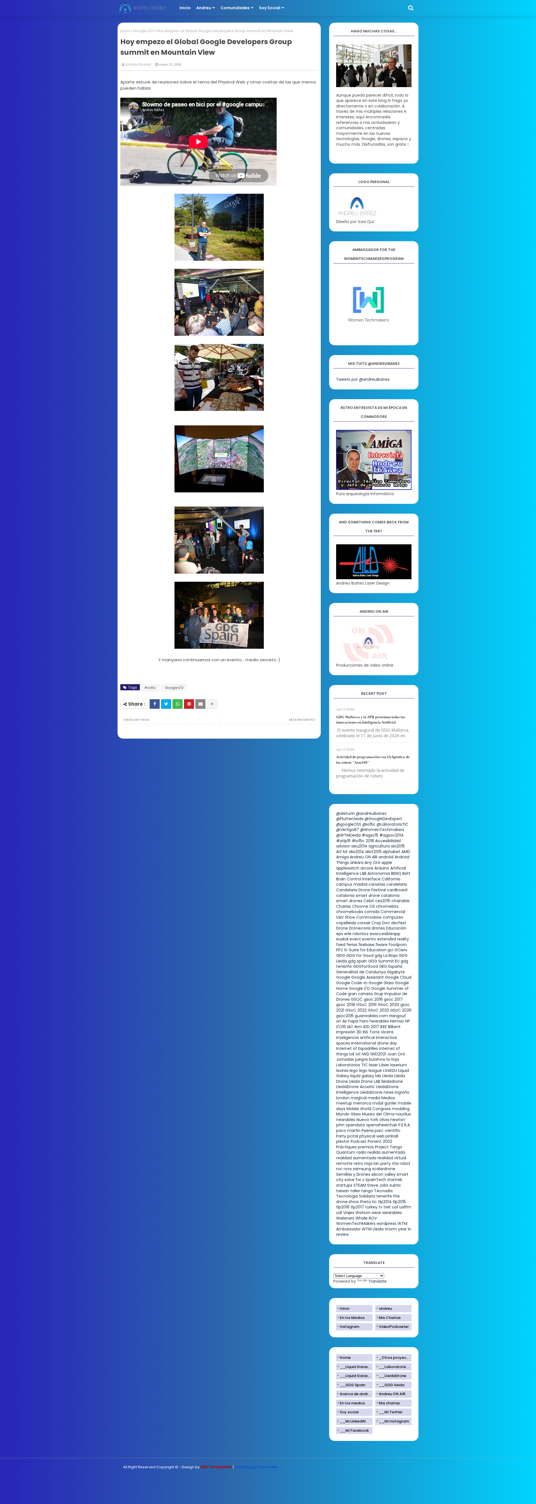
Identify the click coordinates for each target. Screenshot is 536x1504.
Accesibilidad (388, 841)
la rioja (392, 1059)
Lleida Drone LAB (364, 1081)
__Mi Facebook (354, 1430)
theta (365, 1201)
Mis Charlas (390, 1317)
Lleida (387, 1076)
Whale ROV (366, 1218)
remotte (344, 1163)
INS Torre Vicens (378, 1032)
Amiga (342, 857)
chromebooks (349, 911)
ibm (358, 1026)
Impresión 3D (349, 1032)
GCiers (400, 950)
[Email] (200, 704)
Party (341, 1136)
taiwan (342, 1191)
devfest (398, 923)
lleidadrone (392, 1081)
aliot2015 (373, 851)
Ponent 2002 (380, 1141)
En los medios (352, 1403)
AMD (405, 851)
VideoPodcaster (394, 1326)
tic (374, 1201)
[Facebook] (155, 704)
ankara (356, 862)
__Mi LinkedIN (353, 1421)
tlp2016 (343, 1207)
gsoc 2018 (345, 1004)
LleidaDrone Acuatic (355, 1086)
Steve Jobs (377, 1185)
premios (366, 1147)
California (391, 879)
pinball (392, 1136)
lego (354, 1070)
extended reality (393, 939)
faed (340, 944)
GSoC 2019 (366, 1004)
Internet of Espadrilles (357, 1048)
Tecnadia (383, 1191)
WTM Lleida (373, 1229)
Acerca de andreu (356, 1394)
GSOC (357, 999)
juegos (361, 1059)
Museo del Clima (378, 1114)
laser (373, 1065)
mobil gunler (384, 1103)
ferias (351, 944)
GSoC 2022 (356, 1010)
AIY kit (342, 851)
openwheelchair (381, 1125)
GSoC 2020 (388, 1004)
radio (361, 1152)
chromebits (387, 906)
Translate (377, 1281)
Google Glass (381, 983)
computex (393, 917)
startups (344, 1185)
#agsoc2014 (391, 835)
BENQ (396, 873)
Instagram (349, 1326)
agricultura (379, 846)
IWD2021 (378, 1054)
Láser (384, 1065)
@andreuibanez (371, 813)
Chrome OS (363, 906)
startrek (394, 1179)
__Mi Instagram (394, 1421)
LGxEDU (390, 1070)
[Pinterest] (189, 704)
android (386, 857)
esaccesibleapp (385, 934)
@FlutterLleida (349, 819)
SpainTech (375, 1179)
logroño (402, 1092)
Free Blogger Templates (256, 1467)
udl (339, 1212)
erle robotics (356, 934)
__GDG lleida (391, 1385)
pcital (352, 1136)
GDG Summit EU (383, 961)
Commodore (369, 917)
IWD (365, 1054)
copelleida (346, 923)
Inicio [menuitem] (185, 8)
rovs (348, 1169)
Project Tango (388, 1147)
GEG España (390, 966)
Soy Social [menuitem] (269, 8)
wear (376, 1212)
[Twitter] (166, 704)
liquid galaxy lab (365, 1076)
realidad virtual (391, 1158)
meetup (344, 1103)
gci (390, 950)
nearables (345, 1119)
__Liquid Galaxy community (356, 1375)
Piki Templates (216, 1467)
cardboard (397, 890)
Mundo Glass (348, 1114)
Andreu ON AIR (363, 857)
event (355, 939)
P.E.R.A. (404, 1125)
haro (364, 1021)
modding (401, 1109)
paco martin (348, 1130)
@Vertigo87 (347, 829)
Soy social (349, 1412)
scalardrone (383, 1169)
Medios (388, 1098)
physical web (371, 1136)
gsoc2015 (345, 1016)
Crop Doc (381, 923)
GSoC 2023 (378, 1010)
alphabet (391, 851)
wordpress (386, 1223)
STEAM (359, 1185)
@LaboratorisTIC (392, 824)
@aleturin (345, 813)
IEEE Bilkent (390, 1026)
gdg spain (357, 961)
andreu (385, 1308)
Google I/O (143, 30)
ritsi (395, 1163)
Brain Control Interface (358, 879)
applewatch (347, 868)
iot (358, 1054)
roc (339, 1169)
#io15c (150, 687)
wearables (392, 1212)
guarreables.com (371, 1016)
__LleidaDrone (392, 1375)
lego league (370, 1070)
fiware (381, 944)
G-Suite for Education (365, 950)
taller (355, 1191)
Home (345, 1357)
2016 (370, 841)
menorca (362, 1103)
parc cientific (388, 1130)
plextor (343, 1141)
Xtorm (391, 1229)
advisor (343, 846)
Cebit (368, 901)
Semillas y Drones (353, 1174)
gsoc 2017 (393, 999)
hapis (353, 1021)
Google (343, 977)
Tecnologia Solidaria (355, 1196)
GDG (340, 955)
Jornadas (345, 1059)
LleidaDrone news (377, 1092)
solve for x (354, 1179)
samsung (362, 1169)
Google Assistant (367, 977)
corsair (363, 923)
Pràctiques (346, 1147)
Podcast (359, 1141)
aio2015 (398, 846)
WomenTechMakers (355, 1223)
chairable (400, 901)
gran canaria (360, 994)
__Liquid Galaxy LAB (356, 1366)
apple (386, 862)
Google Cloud (398, 977)
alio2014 (356, 851)
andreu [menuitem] (203, 8)
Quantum (345, 1152)
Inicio (125, 30)
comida (371, 911)
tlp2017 (357, 1207)
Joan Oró (396, 1054)
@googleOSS (348, 824)
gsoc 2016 (373, 999)
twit (387, 1207)
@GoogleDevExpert (383, 819)
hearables (379, 1021)
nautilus (403, 1114)
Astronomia (378, 873)
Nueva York (367, 1119)
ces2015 (382, 901)
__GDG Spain (352, 1385)
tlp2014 (385, 1201)
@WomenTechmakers (382, 829)
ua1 (395, 1207)
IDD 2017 (371, 1026)
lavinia (342, 1070)
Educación (396, 928)
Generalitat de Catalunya (361, 972)
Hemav (397, 1021)
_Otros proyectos (395, 1357)
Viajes (348, 1212)
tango (367, 1191)
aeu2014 (359, 846)
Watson (362, 1212)
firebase (366, 944)
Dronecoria (359, 928)
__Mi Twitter (391, 1412)
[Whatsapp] (178, 704)
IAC (350, 1026)
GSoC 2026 (400, 1010)
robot (405, 1163)
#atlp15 (343, 841)
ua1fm (405, 1207)
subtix (395, 1185)
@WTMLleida (348, 835)
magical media (365, 1098)
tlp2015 (399, 1201)
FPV (339, 950)
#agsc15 (370, 835)
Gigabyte (396, 972)
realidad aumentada (356, 1158)
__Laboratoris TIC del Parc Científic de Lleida (395, 1366)
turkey (371, 1207)
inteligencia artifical (355, 1037)
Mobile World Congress (368, 1109)
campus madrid (351, 884)
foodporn (398, 944)
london (343, 1098)
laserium (398, 1065)
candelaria (396, 884)
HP (407, 1021)
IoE (352, 1054)
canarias (376, 884)
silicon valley (383, 1174)
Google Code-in (351, 983)
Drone (342, 928)
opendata (355, 1125)
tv (380, 1207)
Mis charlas (389, 1403)
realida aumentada (386, 1152)
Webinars (345, 1218)
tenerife (384, 1196)
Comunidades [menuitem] (235, 8)
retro (358, 1163)
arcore (366, 868)
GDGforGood (365, 966)
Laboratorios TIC (352, 1065)
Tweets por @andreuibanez (363, 379)
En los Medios (352, 1317)
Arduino (381, 868)
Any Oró (372, 862)
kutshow (377, 1059)
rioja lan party (377, 1163)
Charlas (343, 906)
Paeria (368, 1130)
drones (378, 928)
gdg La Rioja (386, 955)
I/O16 (341, 1026)
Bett (406, 873)
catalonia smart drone (358, 895)
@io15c (368, 824)
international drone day (374, 1043)
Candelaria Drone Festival (361, 890)
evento (369, 939)
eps (339, 934)
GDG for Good (360, 955)
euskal (342, 939)
